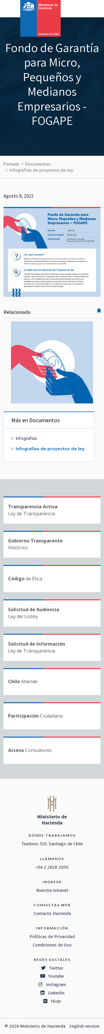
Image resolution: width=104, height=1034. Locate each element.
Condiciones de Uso (52, 945)
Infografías (26, 438)
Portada (11, 164)
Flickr (56, 1001)
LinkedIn (56, 993)
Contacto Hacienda (52, 913)
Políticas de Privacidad (52, 936)
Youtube (56, 976)
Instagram (56, 984)
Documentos (38, 164)
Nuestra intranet (52, 890)
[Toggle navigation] (76, 8)
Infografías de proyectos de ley (41, 170)
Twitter (56, 968)
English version (84, 1026)
